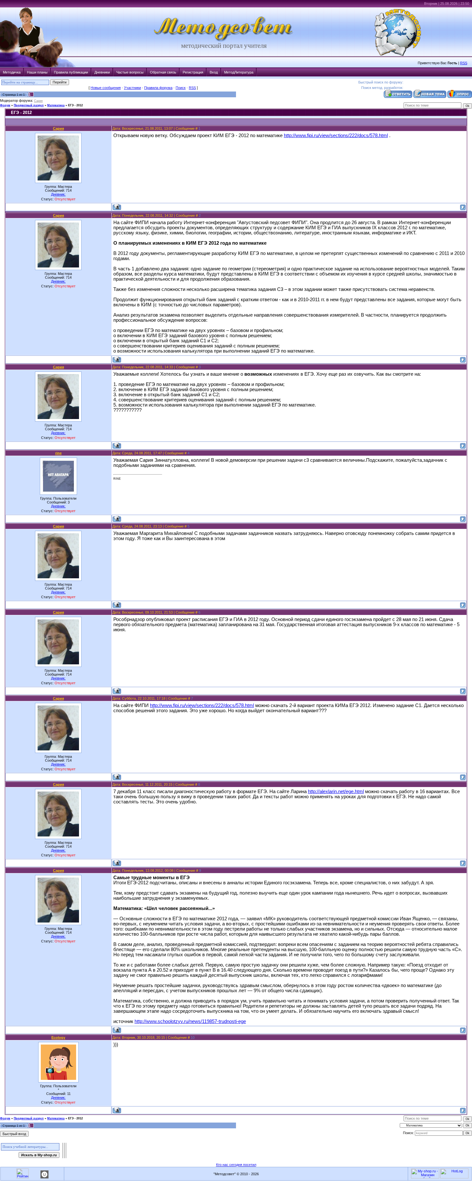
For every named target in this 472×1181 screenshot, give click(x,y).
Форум (5, 105)
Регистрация (193, 72)
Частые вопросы (130, 72)
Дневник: (58, 194)
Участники (132, 88)
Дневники (102, 72)
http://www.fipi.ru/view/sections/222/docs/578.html (336, 135)
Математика (56, 105)
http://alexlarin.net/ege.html (336, 791)
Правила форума (158, 88)
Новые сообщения (106, 88)
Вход (214, 72)
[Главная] (224, 40)
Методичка (12, 72)
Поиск (181, 88)
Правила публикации (71, 72)
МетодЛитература (238, 72)
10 (193, 1037)
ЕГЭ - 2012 (75, 105)
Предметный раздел (29, 105)
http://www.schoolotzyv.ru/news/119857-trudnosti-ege (190, 1021)
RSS (463, 63)
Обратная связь (163, 72)
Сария (38, 100)
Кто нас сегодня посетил (236, 1165)
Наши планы (37, 72)
